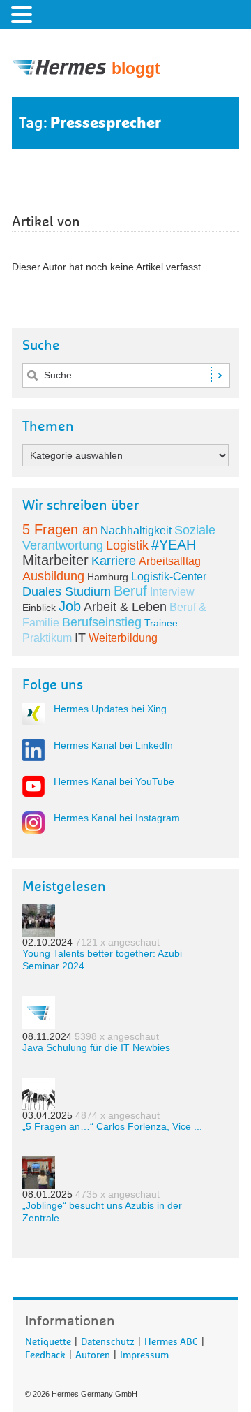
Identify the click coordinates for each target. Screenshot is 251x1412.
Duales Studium (66, 591)
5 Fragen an (60, 529)
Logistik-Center (168, 576)
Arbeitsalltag (170, 561)
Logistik (127, 545)
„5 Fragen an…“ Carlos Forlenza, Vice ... (112, 1126)
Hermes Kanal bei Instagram (117, 817)
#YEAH (173, 544)
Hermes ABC (171, 1339)
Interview (172, 592)
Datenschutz (108, 1339)
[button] (23, 14)
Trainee (161, 622)
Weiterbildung (123, 638)
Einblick (39, 607)
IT (80, 638)
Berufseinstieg (102, 622)
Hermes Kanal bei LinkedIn (113, 745)
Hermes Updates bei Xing (110, 708)
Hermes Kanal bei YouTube (114, 781)
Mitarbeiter (55, 560)
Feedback (45, 1353)
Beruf (130, 590)
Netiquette (48, 1339)
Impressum (144, 1353)
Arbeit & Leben (125, 607)
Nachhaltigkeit (136, 530)
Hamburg (107, 576)
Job (70, 606)
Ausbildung (53, 576)
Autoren (92, 1353)
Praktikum (47, 638)
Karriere (113, 561)
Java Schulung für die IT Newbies (96, 1047)
